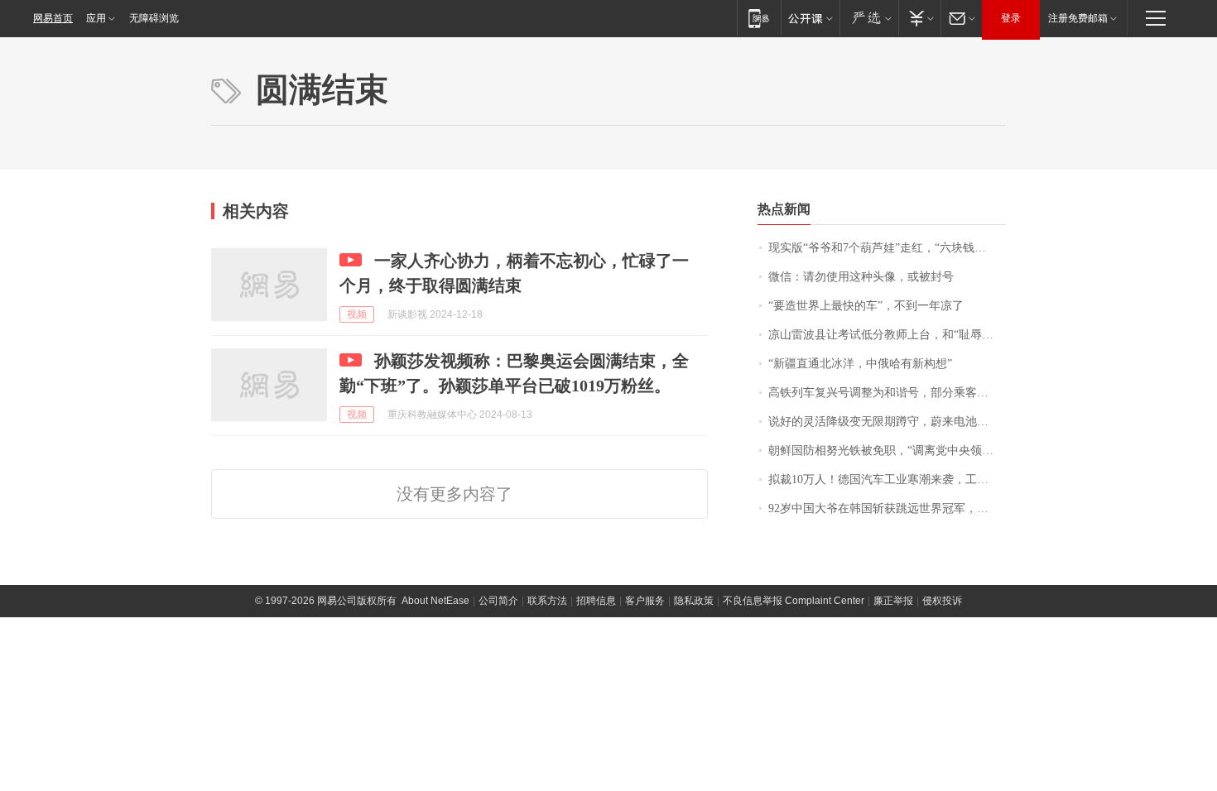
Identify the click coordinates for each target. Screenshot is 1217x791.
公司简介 (498, 600)
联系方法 (547, 600)
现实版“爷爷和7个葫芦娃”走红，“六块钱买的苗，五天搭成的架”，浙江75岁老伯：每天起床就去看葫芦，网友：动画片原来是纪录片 (887, 248)
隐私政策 (694, 600)
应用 (96, 18)
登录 (1011, 18)
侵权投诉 (942, 600)
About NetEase (435, 600)
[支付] (919, 18)
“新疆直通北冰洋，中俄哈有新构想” (860, 363)
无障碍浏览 (154, 18)
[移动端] (759, 18)
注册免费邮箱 (1078, 18)
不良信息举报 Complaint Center (793, 600)
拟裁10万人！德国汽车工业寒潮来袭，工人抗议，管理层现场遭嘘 (887, 479)
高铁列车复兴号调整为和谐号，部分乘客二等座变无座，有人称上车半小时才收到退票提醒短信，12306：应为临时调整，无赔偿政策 (887, 392)
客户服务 (645, 600)
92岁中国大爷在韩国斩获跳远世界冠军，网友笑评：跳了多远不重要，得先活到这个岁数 (887, 508)
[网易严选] (868, 18)
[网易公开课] (810, 18)
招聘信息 (596, 600)
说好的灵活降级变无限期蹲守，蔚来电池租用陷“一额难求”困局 (887, 421)
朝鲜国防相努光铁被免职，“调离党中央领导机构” (887, 450)
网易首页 (53, 18)
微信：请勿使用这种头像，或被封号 (861, 277)
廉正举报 (893, 600)
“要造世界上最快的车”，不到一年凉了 (866, 306)
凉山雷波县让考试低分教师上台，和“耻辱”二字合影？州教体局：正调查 (887, 334)
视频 (357, 314)
